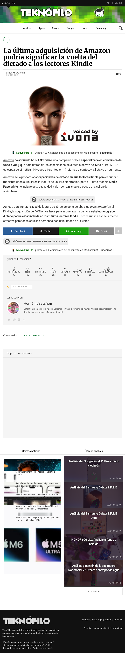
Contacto (118, 619)
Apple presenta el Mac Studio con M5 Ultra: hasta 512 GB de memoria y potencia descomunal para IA (37, 497)
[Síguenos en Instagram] (19, 320)
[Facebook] (112, 3)
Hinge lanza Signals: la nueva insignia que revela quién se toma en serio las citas (37, 484)
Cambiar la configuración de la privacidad (103, 628)
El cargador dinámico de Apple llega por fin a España (35, 473)
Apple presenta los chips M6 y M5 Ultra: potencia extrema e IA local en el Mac (37, 518)
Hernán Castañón (16, 73)
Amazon (8, 160)
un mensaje (47, 648)
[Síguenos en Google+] (14, 320)
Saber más (106, 152)
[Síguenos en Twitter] (9, 320)
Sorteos (86, 619)
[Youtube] (116, 3)
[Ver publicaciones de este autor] (13, 308)
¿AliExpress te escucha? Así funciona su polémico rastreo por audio (33, 461)
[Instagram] (120, 3)
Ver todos (92, 591)
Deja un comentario (32, 336)
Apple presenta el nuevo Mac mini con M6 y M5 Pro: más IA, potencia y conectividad (36, 507)
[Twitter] (108, 3)
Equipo (108, 619)
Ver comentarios (22, 287)
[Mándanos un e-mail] (24, 320)
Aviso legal (97, 619)
